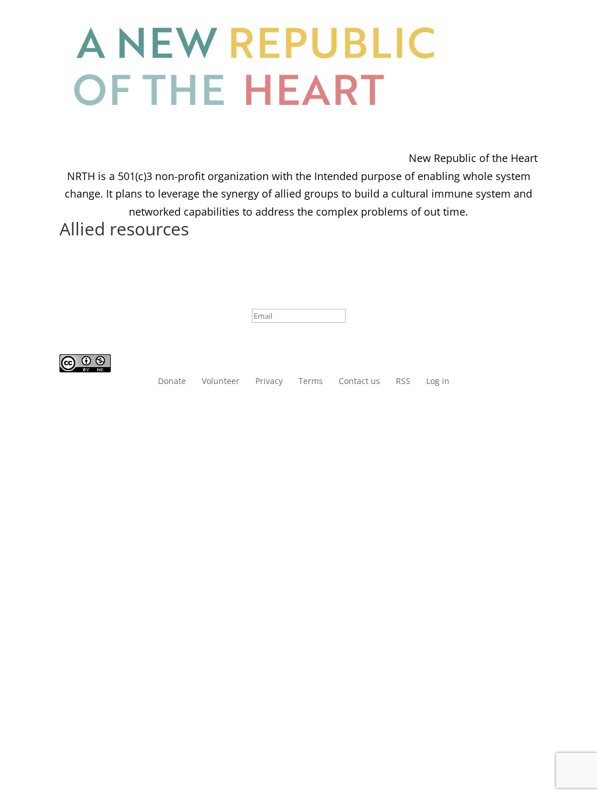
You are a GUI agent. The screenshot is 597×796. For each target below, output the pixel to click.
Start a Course (496, 21)
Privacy (269, 381)
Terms (310, 381)
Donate (172, 381)
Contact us (359, 381)
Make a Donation (502, 66)
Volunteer (221, 381)
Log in (502, 110)
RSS (403, 381)
